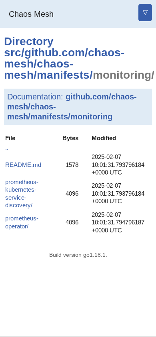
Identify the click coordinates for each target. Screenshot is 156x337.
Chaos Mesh (31, 14)
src (12, 52)
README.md (23, 164)
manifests (63, 75)
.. (6, 147)
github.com (54, 52)
